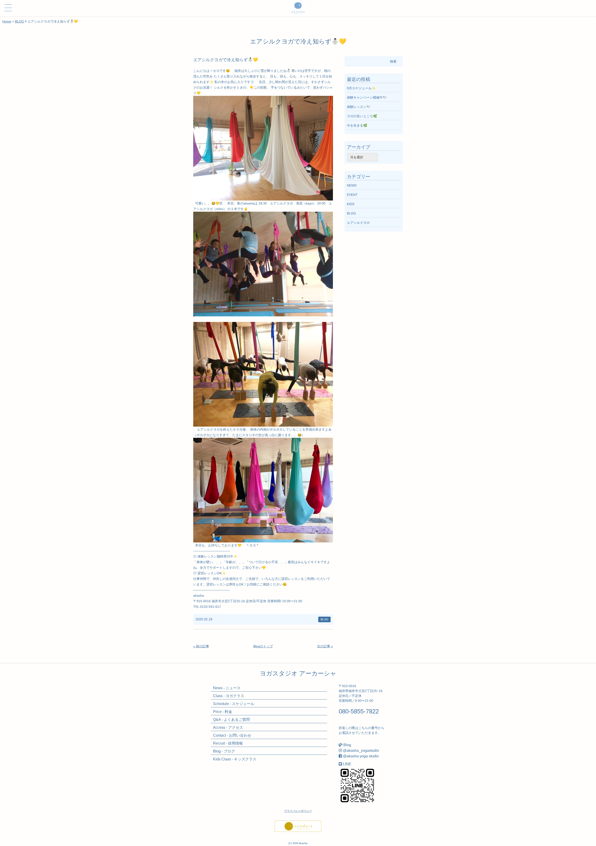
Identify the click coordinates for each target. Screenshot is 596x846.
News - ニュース (226, 688)
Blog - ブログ (224, 751)
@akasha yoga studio (361, 756)
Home (6, 21)
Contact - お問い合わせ (232, 735)
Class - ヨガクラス (228, 696)
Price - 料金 (222, 712)
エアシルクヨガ (358, 222)
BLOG (19, 21)
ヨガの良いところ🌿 (362, 116)
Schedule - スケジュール (233, 704)
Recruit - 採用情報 (228, 743)
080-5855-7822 (359, 711)
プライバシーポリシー (298, 811)
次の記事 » (325, 646)
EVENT (352, 195)
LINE (347, 764)
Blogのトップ (263, 646)
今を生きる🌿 (357, 125)
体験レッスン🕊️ (358, 107)
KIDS (350, 204)
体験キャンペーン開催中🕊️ (367, 97)
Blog (347, 745)
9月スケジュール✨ (361, 88)
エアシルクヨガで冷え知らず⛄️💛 (225, 59)
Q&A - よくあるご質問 (231, 720)
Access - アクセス (228, 727)
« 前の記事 (201, 646)
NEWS (351, 185)
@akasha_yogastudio (361, 750)
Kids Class (234, 759)
